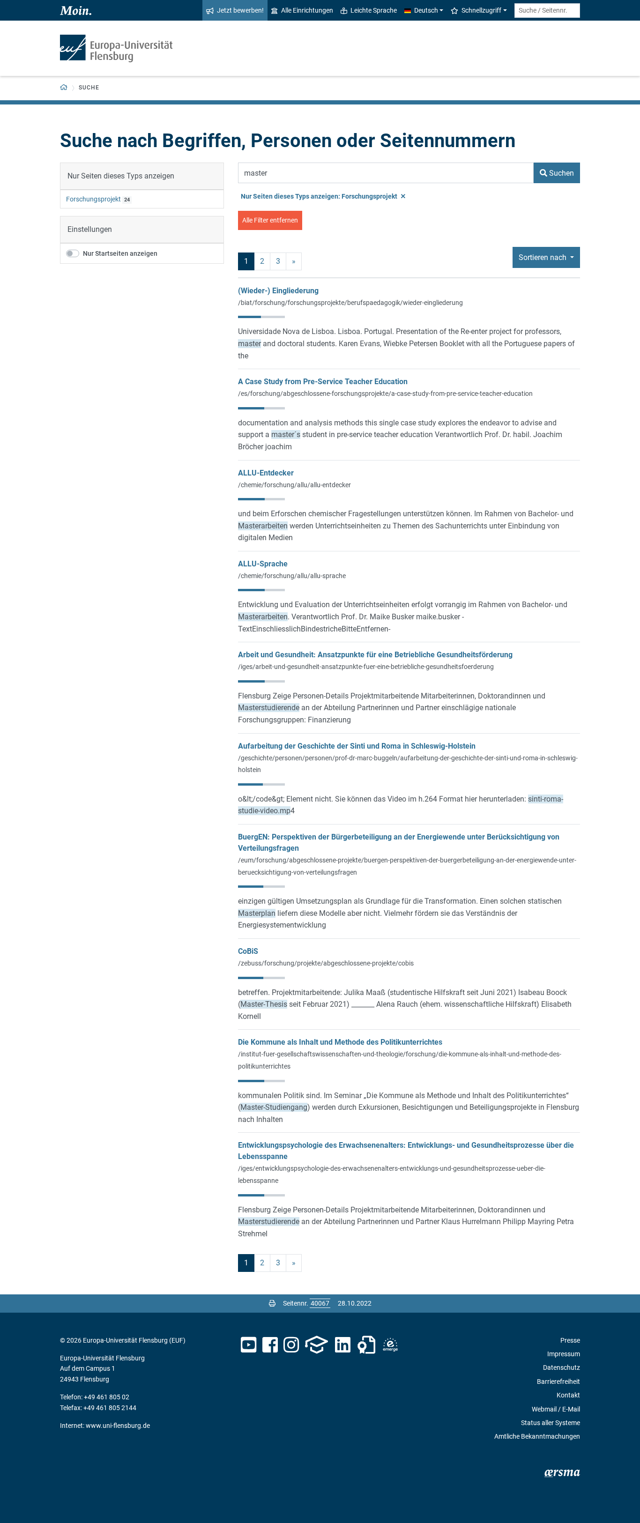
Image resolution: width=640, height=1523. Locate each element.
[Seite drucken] (272, 1303)
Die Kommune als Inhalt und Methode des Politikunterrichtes (340, 1042)
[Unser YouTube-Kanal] (248, 1345)
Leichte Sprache (373, 10)
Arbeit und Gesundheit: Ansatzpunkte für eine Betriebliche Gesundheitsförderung (375, 654)
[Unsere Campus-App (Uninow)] (316, 1345)
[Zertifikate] (366, 1345)
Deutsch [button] (426, 10)
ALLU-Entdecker (266, 472)
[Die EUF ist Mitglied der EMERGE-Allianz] (390, 1345)
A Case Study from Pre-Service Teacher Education (323, 381)
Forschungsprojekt (93, 199)
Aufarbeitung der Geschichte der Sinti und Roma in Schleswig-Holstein (357, 746)
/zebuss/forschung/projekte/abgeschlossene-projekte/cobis (326, 963)
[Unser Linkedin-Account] (343, 1345)
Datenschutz (561, 1367)
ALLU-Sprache (263, 563)
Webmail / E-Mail (556, 1409)
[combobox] (547, 10)
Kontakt (568, 1395)
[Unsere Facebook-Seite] (270, 1345)
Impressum (563, 1354)
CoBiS (248, 951)
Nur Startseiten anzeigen (120, 253)
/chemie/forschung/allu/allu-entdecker (294, 485)
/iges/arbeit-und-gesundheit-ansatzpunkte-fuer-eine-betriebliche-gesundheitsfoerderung (366, 666)
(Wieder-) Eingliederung (278, 290)
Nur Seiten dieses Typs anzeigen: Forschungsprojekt (320, 196)
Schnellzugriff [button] (481, 10)
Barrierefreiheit (558, 1381)
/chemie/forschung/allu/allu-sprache (292, 575)
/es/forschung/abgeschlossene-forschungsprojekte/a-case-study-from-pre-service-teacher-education (385, 393)
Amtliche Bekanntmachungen (537, 1436)
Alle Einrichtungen (307, 10)
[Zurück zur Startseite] (116, 48)
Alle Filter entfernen (270, 220)
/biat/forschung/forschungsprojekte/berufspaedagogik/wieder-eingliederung (350, 302)
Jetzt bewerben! (240, 10)
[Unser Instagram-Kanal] (291, 1345)
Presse (570, 1340)
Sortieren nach (543, 257)
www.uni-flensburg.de (118, 1425)
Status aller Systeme (550, 1422)
